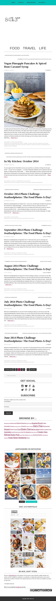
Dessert (40, 143)
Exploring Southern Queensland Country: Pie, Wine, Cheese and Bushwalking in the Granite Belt (28, 156)
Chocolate (12, 182)
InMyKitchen (34, 182)
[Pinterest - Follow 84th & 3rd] (43, 591)
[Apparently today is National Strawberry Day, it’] (28, 476)
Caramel (26, 143)
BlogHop (12, 143)
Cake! (44, 423)
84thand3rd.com (13, 575)
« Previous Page (8, 369)
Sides (23, 435)
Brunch (21, 143)
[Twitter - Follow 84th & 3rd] (38, 591)
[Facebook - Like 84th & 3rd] (36, 591)
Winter (28, 438)
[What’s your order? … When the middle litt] (12, 492)
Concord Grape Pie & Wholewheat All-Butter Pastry (17, 55)
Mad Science (18, 144)
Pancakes (24, 144)
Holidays (42, 429)
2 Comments (48, 200)
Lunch (13, 432)
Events (16, 217)
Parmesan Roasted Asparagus (12, 189)
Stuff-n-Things (30, 435)
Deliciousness (46, 426)
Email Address (7, 401)
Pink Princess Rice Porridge (11, 333)
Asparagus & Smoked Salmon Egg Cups (14, 153)
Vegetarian (14, 146)
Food (16, 142)
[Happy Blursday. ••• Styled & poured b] (28, 492)
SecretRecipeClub (45, 144)
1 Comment (48, 308)
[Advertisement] (28, 35)
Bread (30, 423)
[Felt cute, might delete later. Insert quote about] (28, 460)
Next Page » (33, 369)
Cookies (22, 182)
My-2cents (27, 181)
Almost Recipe (6, 423)
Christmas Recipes (18, 426)
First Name (6, 406)
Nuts (22, 432)
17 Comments (48, 70)
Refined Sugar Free (36, 144)
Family (15, 429)
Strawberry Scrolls (46, 225)
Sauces (21, 435)
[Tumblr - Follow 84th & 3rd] (46, 591)
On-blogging (25, 218)
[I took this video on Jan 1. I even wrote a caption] (43, 476)
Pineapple (29, 144)
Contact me (18, 587)
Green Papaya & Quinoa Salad (44, 297)
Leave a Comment (47, 236)
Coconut (30, 143)
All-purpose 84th (19, 181)
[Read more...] (14, 138)
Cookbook (18, 182)
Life (24, 181)
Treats (10, 437)
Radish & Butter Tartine (45, 261)
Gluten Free (26, 429)
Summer (6, 146)
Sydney (40, 435)
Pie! (36, 432)
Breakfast (16, 143)
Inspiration (6, 144)
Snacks (26, 435)
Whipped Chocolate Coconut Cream (13, 225)
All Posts (12, 142)
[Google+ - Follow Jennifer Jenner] (51, 591)
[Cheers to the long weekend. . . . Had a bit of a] (12, 460)
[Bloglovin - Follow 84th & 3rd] (34, 591)
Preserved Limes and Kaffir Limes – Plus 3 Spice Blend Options (36, 333)
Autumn (19, 423)
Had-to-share (45, 143)
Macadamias (12, 144)
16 (28, 369)
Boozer (27, 423)
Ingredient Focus (47, 429)
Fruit (19, 429)
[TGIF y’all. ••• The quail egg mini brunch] (43, 460)
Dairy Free (35, 143)
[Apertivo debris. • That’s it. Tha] (12, 476)
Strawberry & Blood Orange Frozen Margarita (16, 261)
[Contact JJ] (48, 591)
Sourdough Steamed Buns (11, 297)
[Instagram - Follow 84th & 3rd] (31, 591)
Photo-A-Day (31, 218)
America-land (13, 423)
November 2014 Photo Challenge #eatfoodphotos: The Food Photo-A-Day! (34, 59)
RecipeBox (20, 142)
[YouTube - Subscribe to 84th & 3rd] (41, 591)
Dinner (12, 429)
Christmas (12, 426)
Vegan (9, 146)
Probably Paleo (42, 432)
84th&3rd (28, 13)
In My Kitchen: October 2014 (21, 161)
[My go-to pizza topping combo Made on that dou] (43, 492)
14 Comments (48, 164)
